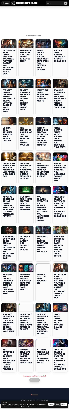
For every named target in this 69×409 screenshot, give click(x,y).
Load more (34, 380)
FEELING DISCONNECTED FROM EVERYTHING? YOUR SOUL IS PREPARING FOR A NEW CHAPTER (42, 136)
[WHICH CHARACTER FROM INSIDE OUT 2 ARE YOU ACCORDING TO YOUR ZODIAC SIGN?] (60, 156)
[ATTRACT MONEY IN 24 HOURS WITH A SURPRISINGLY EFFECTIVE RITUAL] (43, 343)
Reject (57, 404)
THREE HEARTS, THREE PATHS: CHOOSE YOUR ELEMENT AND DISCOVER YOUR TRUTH (60, 137)
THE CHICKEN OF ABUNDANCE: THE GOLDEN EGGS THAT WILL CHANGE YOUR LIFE (26, 136)
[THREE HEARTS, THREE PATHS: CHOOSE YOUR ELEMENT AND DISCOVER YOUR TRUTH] (60, 121)
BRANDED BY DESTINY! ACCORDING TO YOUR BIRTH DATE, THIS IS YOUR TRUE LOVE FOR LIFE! (26, 321)
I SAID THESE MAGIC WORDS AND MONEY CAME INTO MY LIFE (42, 95)
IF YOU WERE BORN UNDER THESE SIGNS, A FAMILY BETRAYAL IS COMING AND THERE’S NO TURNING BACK (9, 247)
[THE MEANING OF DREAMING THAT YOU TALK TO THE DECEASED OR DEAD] (43, 156)
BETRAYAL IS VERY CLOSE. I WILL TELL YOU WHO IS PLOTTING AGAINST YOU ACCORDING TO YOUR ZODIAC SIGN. (9, 62)
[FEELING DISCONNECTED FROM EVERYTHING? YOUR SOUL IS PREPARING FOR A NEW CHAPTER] (43, 121)
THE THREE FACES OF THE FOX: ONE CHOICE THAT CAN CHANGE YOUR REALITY (25, 281)
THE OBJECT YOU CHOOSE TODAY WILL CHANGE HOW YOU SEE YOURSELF (43, 244)
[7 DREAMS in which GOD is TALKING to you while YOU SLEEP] (26, 43)
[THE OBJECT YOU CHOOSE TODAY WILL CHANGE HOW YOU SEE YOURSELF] (43, 230)
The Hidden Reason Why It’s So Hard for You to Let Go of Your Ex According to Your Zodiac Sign (60, 206)
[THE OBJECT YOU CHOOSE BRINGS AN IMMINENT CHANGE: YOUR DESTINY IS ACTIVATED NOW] (8, 267)
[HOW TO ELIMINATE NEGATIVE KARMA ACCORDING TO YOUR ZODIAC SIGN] (26, 343)
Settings (64, 404)
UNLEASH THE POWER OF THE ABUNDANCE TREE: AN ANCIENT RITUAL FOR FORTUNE (26, 170)
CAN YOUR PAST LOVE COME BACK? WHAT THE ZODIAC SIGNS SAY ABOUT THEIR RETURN (59, 246)
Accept (51, 404)
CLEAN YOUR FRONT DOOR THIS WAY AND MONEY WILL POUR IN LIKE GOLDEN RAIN (9, 169)
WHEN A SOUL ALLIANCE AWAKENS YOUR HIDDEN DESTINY (7, 134)
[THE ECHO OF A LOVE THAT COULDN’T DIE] (43, 267)
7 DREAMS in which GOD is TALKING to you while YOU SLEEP (25, 55)
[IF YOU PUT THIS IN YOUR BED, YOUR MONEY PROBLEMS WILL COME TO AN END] (26, 190)
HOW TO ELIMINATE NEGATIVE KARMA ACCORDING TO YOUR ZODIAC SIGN (26, 356)
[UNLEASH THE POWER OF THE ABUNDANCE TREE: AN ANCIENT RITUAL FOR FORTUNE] (26, 156)
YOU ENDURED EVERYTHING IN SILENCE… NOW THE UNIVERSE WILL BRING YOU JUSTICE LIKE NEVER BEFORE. (43, 208)
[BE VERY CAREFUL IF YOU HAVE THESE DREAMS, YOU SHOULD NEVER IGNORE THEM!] (26, 83)
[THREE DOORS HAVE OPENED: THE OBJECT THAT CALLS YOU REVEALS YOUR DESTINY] (43, 43)
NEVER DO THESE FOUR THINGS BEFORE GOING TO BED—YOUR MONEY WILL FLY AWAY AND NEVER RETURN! (9, 206)
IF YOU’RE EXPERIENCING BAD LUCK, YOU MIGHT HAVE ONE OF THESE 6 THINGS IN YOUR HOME (60, 98)
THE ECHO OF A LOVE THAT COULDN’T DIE (42, 278)
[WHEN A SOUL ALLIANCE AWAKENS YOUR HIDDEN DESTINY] (8, 121)
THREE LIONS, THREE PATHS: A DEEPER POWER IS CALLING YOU (58, 321)
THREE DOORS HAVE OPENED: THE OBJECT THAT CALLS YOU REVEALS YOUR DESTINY (43, 60)
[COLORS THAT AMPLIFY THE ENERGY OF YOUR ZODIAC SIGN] (60, 43)
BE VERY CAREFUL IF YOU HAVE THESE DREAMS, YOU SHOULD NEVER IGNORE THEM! (25, 99)
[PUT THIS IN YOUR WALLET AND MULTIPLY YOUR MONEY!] (26, 230)
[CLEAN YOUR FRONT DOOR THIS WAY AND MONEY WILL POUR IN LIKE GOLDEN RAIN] (8, 156)
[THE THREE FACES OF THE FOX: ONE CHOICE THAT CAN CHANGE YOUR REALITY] (26, 267)
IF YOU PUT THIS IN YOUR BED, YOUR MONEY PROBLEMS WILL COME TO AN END (26, 203)
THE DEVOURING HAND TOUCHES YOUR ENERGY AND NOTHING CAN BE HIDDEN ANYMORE (9, 359)
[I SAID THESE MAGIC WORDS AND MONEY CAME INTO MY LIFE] (43, 83)
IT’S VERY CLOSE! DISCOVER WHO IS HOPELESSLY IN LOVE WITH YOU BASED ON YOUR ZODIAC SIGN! (9, 101)
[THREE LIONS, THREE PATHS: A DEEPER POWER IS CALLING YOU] (60, 307)
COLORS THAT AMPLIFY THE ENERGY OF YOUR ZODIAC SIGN (60, 55)
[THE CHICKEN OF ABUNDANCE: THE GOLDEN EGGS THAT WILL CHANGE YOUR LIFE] (26, 121)
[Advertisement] (34, 19)
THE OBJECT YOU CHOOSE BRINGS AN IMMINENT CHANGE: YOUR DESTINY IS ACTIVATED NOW (8, 284)
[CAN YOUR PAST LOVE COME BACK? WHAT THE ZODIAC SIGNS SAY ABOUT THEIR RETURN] (60, 230)
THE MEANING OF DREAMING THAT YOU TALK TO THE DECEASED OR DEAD (43, 169)
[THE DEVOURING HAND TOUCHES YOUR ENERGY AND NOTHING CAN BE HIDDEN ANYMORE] (8, 343)
